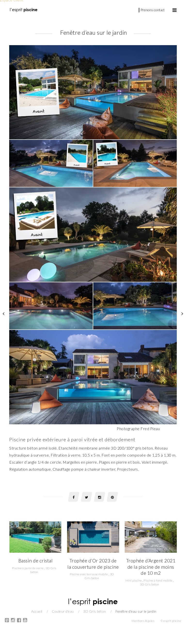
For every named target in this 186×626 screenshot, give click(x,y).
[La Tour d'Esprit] (3, 313)
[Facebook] (19, 621)
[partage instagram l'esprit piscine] (99, 497)
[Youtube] (25, 621)
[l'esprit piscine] (23, 9)
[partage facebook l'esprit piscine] (73, 497)
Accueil (36, 611)
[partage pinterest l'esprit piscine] (112, 497)
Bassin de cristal (35, 560)
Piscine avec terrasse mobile (89, 574)
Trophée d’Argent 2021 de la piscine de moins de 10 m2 (151, 567)
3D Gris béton (149, 584)
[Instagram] (13, 621)
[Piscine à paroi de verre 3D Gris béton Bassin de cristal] (35, 536)
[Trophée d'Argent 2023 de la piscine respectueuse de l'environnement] (182, 313)
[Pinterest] (7, 621)
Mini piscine (133, 580)
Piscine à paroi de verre (28, 568)
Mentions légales (143, 621)
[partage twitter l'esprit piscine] (86, 497)
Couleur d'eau (63, 611)
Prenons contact (152, 10)
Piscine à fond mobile (158, 580)
